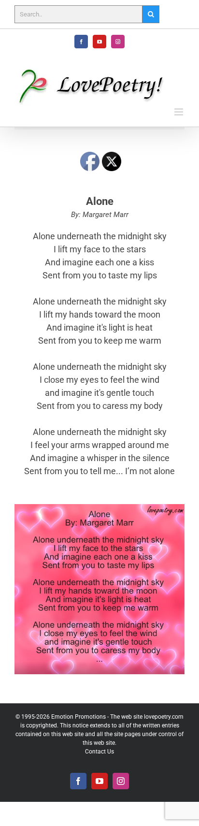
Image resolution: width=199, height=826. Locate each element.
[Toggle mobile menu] (179, 112)
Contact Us (99, 751)
